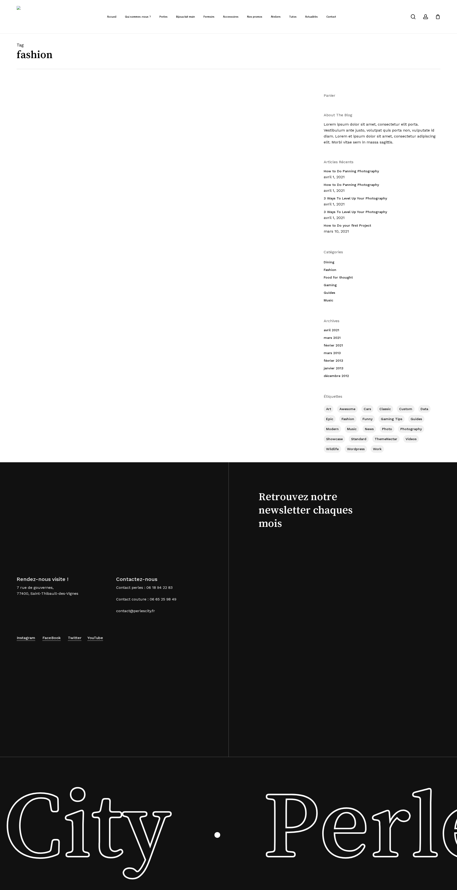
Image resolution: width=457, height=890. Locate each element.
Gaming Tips (391, 419)
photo (387, 429)
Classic (385, 409)
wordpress (356, 449)
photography (411, 429)
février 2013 (333, 360)
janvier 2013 (333, 368)
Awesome (347, 409)
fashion (348, 419)
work (377, 449)
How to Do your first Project (347, 225)
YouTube (95, 638)
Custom (405, 409)
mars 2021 (332, 338)
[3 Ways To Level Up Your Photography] (64, 139)
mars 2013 (332, 353)
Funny (368, 419)
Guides (329, 293)
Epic (329, 419)
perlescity (151, 156)
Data (424, 409)
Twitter (74, 638)
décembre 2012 (336, 376)
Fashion (137, 119)
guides (416, 419)
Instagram (26, 638)
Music (328, 300)
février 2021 (333, 345)
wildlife (332, 449)
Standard (358, 439)
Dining (329, 262)
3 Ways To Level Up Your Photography (355, 198)
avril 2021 (331, 330)
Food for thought (338, 277)
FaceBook (51, 638)
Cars (367, 409)
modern (332, 429)
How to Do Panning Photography (351, 171)
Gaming (330, 285)
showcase (334, 439)
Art (328, 409)
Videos (411, 439)
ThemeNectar (386, 439)
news (369, 429)
